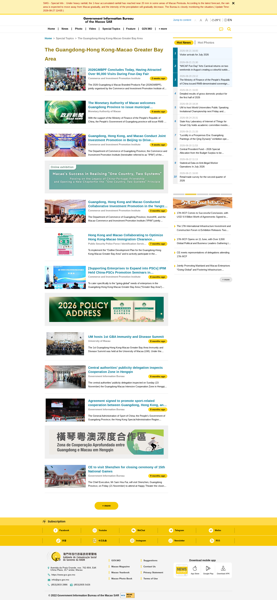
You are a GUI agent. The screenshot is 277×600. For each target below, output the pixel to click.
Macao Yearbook (120, 572)
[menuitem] (65, 29)
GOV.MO (116, 560)
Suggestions (150, 560)
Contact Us (149, 566)
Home (48, 38)
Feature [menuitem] (130, 28)
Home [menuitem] (51, 28)
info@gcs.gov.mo (60, 580)
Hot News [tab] (184, 42)
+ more (226, 279)
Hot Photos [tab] (206, 42)
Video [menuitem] (92, 28)
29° (218, 20)
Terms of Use (150, 578)
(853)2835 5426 (82, 584)
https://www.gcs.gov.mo (63, 575)
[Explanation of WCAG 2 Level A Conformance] (127, 595)
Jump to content (182, 20)
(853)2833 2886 (59, 584)
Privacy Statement (153, 572)
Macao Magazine (120, 566)
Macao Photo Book (121, 578)
